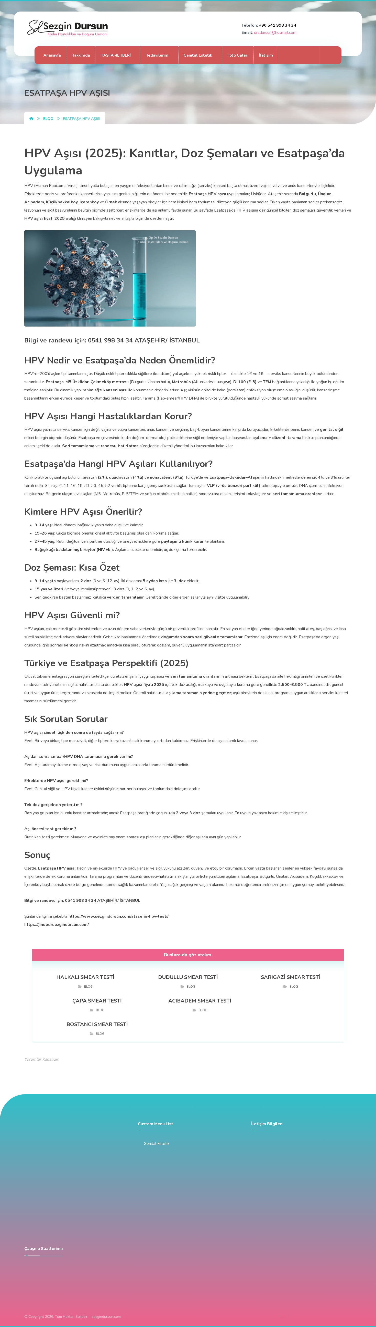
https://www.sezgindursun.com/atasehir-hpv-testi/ (119, 916)
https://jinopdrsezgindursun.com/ (56, 924)
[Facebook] (297, 55)
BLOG (88, 987)
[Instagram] (308, 55)
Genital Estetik (156, 1143)
